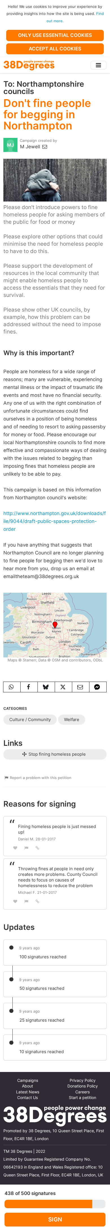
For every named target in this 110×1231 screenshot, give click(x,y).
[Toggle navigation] (98, 65)
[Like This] (15, 847)
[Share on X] (63, 687)
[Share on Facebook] (29, 687)
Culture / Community (30, 719)
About (27, 1086)
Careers (82, 1092)
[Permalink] (37, 847)
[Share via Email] (80, 687)
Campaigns (27, 1080)
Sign (55, 1219)
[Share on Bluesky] (46, 687)
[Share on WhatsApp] (12, 687)
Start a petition (82, 1097)
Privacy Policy (83, 1080)
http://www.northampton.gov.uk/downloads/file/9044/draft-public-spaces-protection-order (54, 521)
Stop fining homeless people (56, 754)
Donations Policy (82, 1086)
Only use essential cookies (55, 35)
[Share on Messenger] (98, 687)
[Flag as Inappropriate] (26, 847)
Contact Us (27, 1097)
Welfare (71, 719)
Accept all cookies (55, 49)
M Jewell (30, 146)
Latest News (27, 1092)
